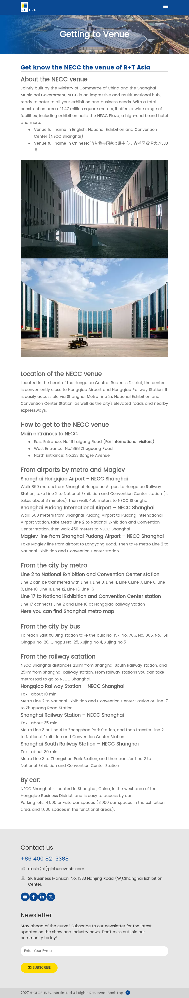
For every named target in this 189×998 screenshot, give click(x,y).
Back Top (115, 993)
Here (26, 611)
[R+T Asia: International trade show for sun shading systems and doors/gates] (28, 6)
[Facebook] (33, 897)
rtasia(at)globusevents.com (56, 869)
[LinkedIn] (42, 897)
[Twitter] (51, 897)
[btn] (165, 6)
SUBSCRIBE (42, 967)
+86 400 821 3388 (45, 859)
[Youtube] (25, 897)
